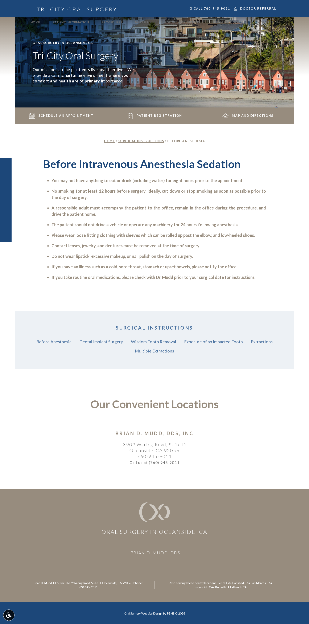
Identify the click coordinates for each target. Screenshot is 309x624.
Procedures (112, 22)
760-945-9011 (154, 456)
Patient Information (71, 22)
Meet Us (141, 22)
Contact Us (268, 22)
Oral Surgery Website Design (143, 613)
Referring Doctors (229, 22)
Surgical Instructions (180, 22)
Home (35, 22)
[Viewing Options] (9, 615)
